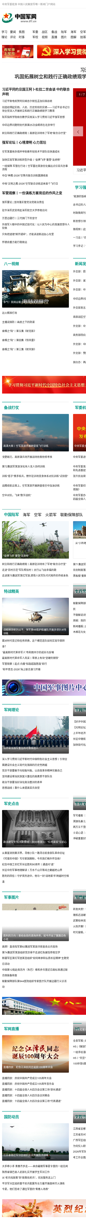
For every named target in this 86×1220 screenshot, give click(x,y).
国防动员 (11, 1116)
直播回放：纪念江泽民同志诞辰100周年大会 (28, 1067)
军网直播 (11, 1028)
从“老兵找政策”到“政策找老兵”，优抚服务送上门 (29, 1177)
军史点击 (11, 803)
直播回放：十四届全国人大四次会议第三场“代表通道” (31, 1101)
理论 (4, 37)
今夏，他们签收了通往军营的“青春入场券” (25, 1189)
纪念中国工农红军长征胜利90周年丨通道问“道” (28, 864)
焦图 (22, 32)
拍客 (83, 37)
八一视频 (11, 263)
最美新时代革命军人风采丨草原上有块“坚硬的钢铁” (30, 658)
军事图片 (11, 897)
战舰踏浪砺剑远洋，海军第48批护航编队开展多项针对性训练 (34, 631)
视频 (45, 37)
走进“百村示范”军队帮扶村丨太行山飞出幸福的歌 (29, 569)
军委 (35, 32)
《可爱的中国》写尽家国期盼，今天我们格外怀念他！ (32, 858)
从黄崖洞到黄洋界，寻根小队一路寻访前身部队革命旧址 (33, 853)
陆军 (64, 32)
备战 (54, 32)
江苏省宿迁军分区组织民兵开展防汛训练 (25, 1155)
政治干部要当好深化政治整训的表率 (22, 782)
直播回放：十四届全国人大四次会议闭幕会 (26, 1095)
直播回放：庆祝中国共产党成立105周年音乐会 (28, 1083)
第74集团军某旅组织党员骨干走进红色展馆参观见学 (31, 952)
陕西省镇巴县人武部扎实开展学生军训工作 (26, 1172)
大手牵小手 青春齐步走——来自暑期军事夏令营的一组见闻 (35, 1166)
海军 (73, 32)
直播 (54, 37)
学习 (4, 32)
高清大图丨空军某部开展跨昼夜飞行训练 (25, 445)
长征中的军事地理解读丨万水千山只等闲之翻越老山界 (32, 870)
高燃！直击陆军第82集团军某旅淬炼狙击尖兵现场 (30, 946)
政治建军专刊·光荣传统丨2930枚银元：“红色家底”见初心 (35, 842)
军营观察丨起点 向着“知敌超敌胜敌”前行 (24, 663)
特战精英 (11, 591)
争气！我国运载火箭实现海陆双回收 (23, 302)
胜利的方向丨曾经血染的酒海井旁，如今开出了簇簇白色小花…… (34, 937)
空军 (83, 32)
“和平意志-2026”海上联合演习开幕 (21, 669)
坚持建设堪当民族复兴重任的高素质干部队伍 (27, 776)
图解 (73, 37)
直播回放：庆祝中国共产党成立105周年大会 (27, 1078)
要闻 (13, 32)
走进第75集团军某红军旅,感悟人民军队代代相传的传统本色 (35, 575)
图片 (64, 37)
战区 (45, 32)
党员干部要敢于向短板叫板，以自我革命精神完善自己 (32, 770)
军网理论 (11, 709)
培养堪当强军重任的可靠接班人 (20, 748)
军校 (35, 37)
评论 (13, 37)
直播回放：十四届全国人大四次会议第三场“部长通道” (31, 1089)
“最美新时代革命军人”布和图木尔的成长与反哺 (28, 652)
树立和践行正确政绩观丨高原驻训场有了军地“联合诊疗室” (34, 564)
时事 (22, 37)
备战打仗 (11, 407)
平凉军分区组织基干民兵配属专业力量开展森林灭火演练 (33, 1183)
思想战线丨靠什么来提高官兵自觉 (21, 787)
